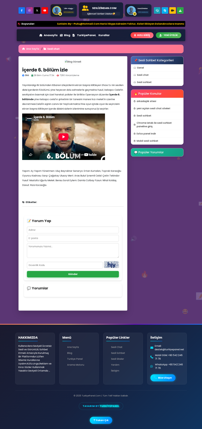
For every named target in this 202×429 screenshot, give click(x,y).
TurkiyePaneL (86, 35)
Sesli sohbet (144, 82)
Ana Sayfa (32, 49)
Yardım (115, 364)
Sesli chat (143, 75)
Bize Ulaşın (165, 377)
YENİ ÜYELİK (171, 35)
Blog (67, 35)
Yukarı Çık (102, 420)
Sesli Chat (116, 347)
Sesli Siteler (117, 359)
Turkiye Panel (75, 359)
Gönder (73, 274)
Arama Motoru (75, 364)
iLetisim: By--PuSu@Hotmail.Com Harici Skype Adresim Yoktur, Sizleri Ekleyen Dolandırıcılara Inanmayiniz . (105, 24)
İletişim (115, 370)
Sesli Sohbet (118, 353)
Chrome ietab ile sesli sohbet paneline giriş (154, 124)
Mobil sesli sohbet (147, 141)
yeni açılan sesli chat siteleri (153, 108)
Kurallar (104, 35)
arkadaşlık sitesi (146, 101)
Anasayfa (51, 35)
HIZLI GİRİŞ (143, 35)
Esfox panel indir (146, 133)
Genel (140, 67)
